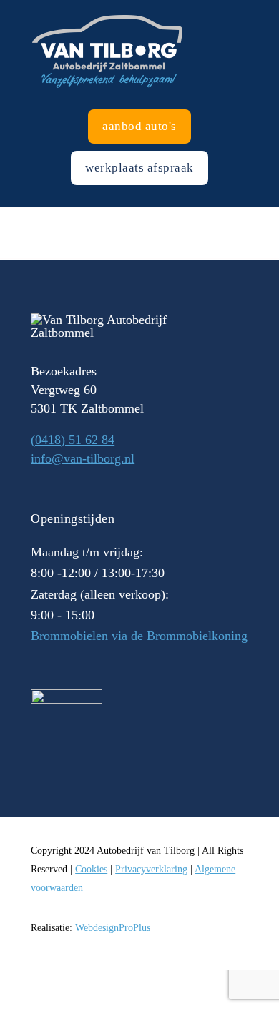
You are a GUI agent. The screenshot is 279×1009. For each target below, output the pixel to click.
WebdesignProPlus (112, 927)
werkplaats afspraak (139, 167)
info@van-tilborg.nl (82, 458)
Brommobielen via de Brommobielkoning (139, 636)
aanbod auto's (139, 126)
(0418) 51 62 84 (72, 440)
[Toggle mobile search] (247, 7)
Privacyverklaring (151, 869)
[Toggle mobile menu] (273, 7)
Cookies (91, 869)
